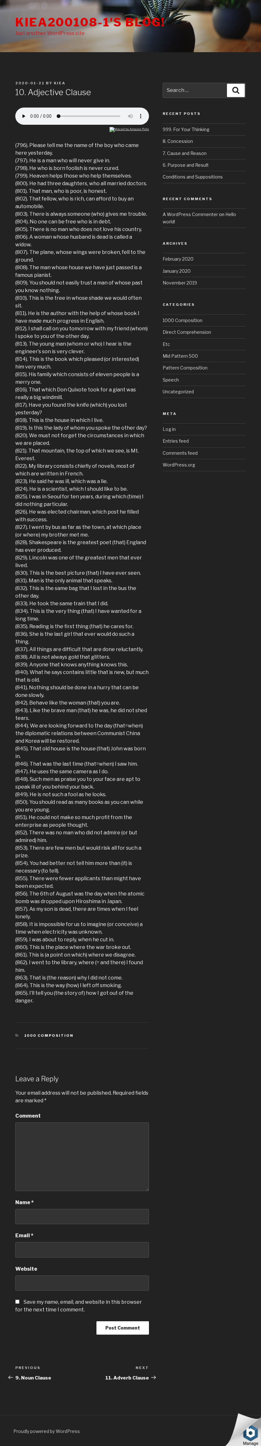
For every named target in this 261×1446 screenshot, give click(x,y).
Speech (171, 380)
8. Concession (178, 141)
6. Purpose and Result (186, 165)
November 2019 (180, 282)
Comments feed (180, 453)
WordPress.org (179, 464)
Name (24, 1202)
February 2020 (178, 259)
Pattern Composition (185, 367)
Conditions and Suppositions (193, 176)
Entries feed (176, 441)
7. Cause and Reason (185, 153)
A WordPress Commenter (190, 214)
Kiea (60, 83)
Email (24, 1235)
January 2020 (177, 271)
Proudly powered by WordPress (46, 1431)
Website (26, 1269)
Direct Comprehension (187, 332)
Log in (169, 429)
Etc (166, 344)
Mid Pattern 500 (180, 356)
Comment (28, 1116)
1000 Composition (49, 1035)
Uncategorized (178, 391)
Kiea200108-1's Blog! (90, 22)
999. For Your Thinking (186, 129)
